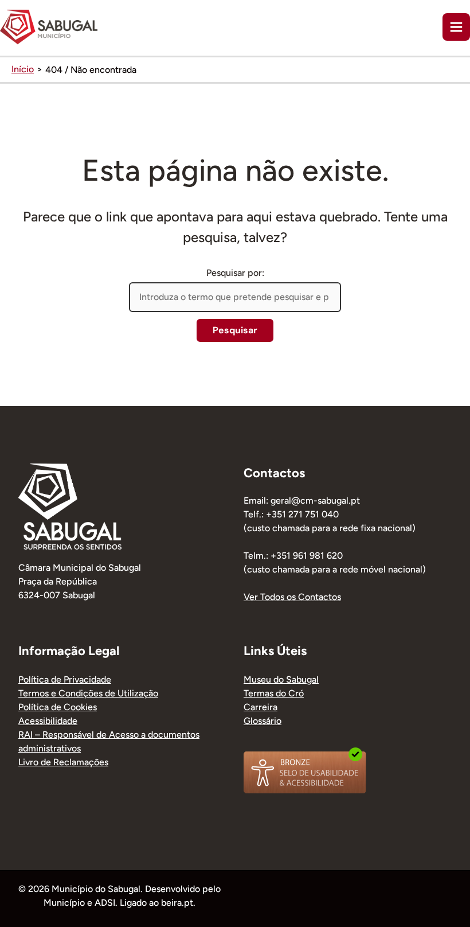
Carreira (260, 707)
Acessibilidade (47, 720)
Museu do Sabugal (281, 679)
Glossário (262, 720)
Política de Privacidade (64, 679)
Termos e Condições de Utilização (88, 693)
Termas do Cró (274, 693)
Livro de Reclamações (63, 762)
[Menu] (456, 27)
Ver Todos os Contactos (292, 596)
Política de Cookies (57, 707)
